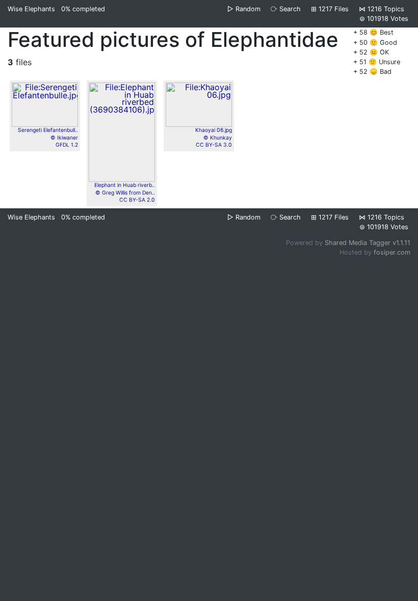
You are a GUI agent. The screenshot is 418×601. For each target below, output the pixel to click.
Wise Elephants (31, 9)
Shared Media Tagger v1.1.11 (367, 243)
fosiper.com (392, 252)
